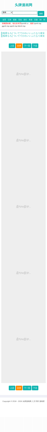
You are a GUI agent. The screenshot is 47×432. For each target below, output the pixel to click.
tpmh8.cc (24, 23)
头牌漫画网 (27, 401)
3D (40, 20)
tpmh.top (37, 23)
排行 (25, 20)
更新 (15, 20)
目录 (19, 46)
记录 (9, 20)
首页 (4, 20)
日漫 (36, 20)
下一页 (27, 46)
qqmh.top (13, 26)
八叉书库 (35, 401)
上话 (12, 46)
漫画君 (42, 401)
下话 (35, 46)
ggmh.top (5, 26)
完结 (20, 20)
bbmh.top (21, 26)
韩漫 (30, 20)
